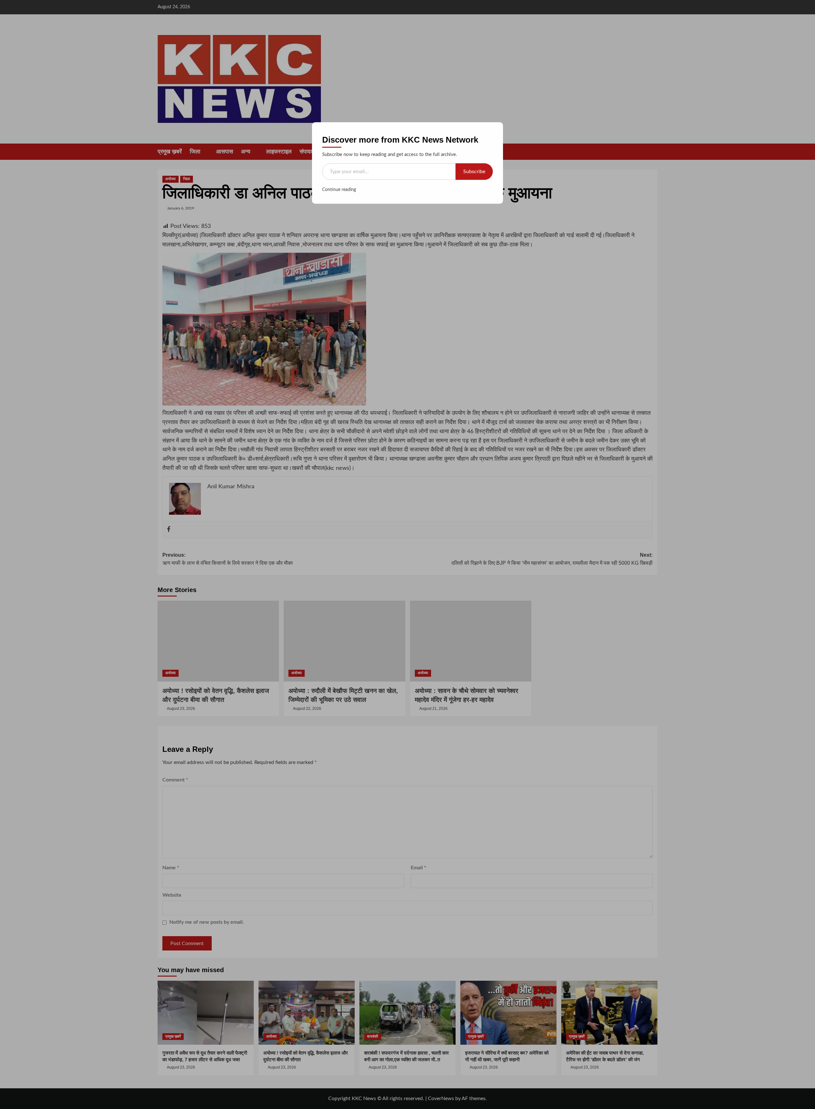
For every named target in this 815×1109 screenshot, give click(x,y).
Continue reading (339, 189)
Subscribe (474, 171)
